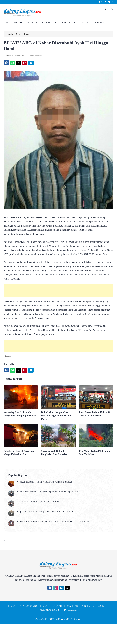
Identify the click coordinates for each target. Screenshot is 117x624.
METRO (18, 22)
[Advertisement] (58, 290)
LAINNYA (97, 22)
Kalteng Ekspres (58, 619)
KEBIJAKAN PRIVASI (50, 610)
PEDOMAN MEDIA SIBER (94, 606)
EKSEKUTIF (48, 22)
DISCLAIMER (70, 610)
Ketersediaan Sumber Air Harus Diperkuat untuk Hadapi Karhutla (48, 491)
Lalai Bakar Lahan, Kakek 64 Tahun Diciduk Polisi (94, 414)
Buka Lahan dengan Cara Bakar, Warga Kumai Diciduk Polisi (56, 415)
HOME (7, 22)
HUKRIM (84, 22)
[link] (100, 2)
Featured (8, 356)
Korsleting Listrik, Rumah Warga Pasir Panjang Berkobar (20, 414)
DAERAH (30, 22)
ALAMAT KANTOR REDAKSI (34, 606)
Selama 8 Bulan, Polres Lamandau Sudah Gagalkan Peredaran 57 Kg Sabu (53, 521)
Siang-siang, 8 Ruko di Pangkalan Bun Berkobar (54, 453)
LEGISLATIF (67, 22)
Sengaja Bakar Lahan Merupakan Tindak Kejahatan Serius (45, 511)
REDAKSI (11, 606)
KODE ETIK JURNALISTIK (65, 606)
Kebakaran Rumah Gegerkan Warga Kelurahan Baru (19, 453)
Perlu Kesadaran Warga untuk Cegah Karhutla (39, 501)
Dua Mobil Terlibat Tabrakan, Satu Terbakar (94, 453)
